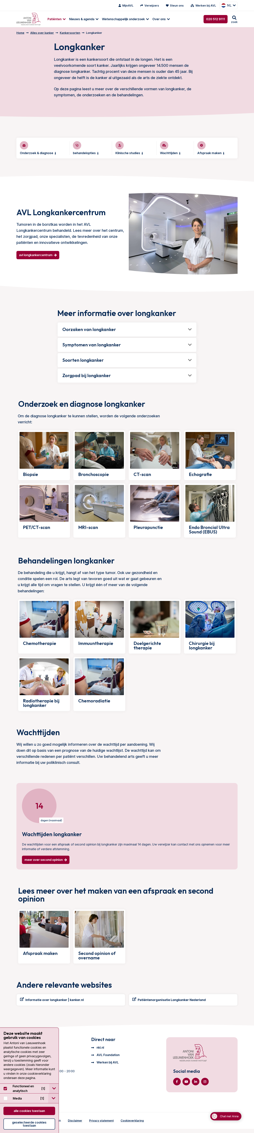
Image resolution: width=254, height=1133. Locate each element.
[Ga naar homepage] (28, 19)
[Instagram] (205, 1081)
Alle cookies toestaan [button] (29, 1111)
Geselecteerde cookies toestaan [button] (29, 1124)
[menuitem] (55, 19)
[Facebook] (177, 1081)
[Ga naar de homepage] (190, 1053)
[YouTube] (186, 1081)
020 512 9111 (215, 19)
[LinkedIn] (195, 1081)
